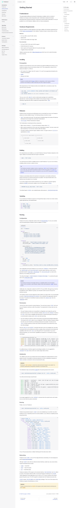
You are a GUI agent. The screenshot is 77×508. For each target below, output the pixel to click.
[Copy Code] (56, 91)
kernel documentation (27, 459)
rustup (22, 74)
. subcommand (33, 271)
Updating (65, 19)
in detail (36, 369)
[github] (75, 2)
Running (65, 21)
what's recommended (27, 31)
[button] (8, 5)
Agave (33, 81)
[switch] (71, 1)
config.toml (23, 225)
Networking (66, 30)
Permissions (66, 25)
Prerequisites (66, 14)
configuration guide (28, 277)
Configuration (66, 23)
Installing (65, 12)
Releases (65, 16)
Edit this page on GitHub (25, 493)
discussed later (44, 220)
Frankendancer (66, 9)
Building (65, 18)
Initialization (66, 27)
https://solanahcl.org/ (37, 52)
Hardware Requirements (68, 10)
